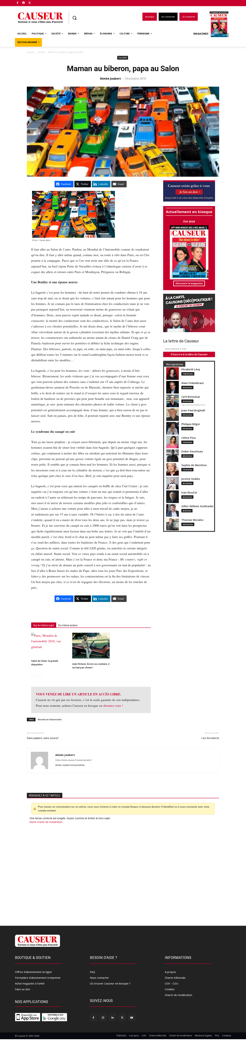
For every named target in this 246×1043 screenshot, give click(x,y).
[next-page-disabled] (39, 675)
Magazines (200, 33)
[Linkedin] (112, 1017)
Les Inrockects (210, 738)
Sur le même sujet (43, 625)
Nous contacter (99, 977)
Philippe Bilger (190, 424)
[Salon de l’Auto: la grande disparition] (49, 644)
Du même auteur (68, 625)
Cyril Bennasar (190, 396)
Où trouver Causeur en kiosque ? (110, 983)
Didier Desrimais (192, 451)
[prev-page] (33, 675)
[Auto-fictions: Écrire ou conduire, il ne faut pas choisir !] (90, 645)
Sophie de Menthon (194, 465)
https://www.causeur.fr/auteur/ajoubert (73, 760)
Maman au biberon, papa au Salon (123, 68)
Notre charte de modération (46, 821)
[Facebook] (17, 3)
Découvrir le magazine (189, 283)
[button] (74, 17)
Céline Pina (188, 437)
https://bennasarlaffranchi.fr (193, 405)
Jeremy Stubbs (190, 479)
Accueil (30, 52)
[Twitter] (29, 3)
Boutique (38, 2)
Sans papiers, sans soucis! (43, 738)
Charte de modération (178, 995)
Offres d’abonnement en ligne (33, 972)
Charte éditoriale (175, 977)
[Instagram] (102, 1017)
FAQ (92, 972)
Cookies (170, 989)
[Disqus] (123, 873)
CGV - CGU (171, 983)
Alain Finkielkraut (192, 383)
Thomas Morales (192, 520)
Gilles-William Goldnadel (197, 506)
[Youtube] (131, 1017)
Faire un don (22, 989)
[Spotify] (23, 3)
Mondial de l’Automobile (50, 719)
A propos (170, 972)
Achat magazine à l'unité (29, 983)
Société (41, 52)
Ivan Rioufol (189, 492)
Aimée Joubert (110, 79)
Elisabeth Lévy (190, 369)
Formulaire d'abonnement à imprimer (38, 977)
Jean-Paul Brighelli (193, 410)
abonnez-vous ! (113, 705)
